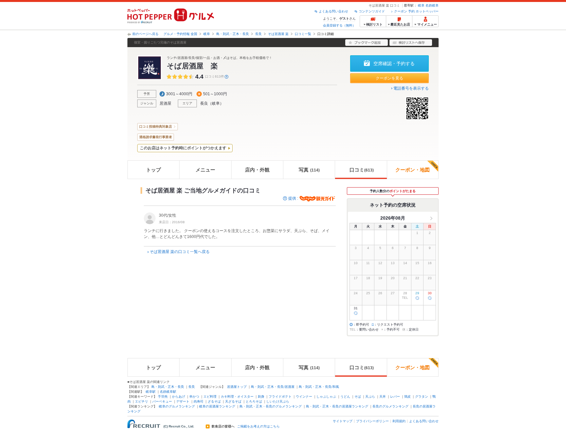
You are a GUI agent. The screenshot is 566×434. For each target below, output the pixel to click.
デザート (182, 401)
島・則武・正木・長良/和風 (319, 387)
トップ (153, 169)
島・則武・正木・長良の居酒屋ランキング (337, 406)
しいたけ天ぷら (277, 401)
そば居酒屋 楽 (278, 34)
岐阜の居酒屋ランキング (217, 406)
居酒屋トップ (237, 387)
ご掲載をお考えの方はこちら (258, 426)
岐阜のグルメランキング (177, 406)
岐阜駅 (151, 391)
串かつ (194, 396)
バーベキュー (162, 401)
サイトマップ (342, 421)
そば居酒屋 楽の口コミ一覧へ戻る (180, 252)
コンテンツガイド (372, 11)
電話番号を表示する (411, 88)
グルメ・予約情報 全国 (180, 34)
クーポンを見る (389, 78)
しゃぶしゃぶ (326, 396)
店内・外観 (257, 169)
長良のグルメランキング (390, 406)
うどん (345, 396)
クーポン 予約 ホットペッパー (416, 11)
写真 (309, 169)
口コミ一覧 (303, 34)
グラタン (421, 396)
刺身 (261, 396)
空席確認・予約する (394, 63)
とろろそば (254, 401)
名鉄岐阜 (432, 5)
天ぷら (370, 396)
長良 (258, 34)
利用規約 (399, 421)
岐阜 (421, 5)
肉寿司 (198, 401)
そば (357, 396)
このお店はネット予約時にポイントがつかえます (183, 148)
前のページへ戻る (145, 34)
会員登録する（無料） (339, 25)
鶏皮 (407, 396)
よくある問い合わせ (333, 11)
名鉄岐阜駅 (168, 391)
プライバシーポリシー (372, 421)
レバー (395, 396)
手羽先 (163, 396)
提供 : (293, 198)
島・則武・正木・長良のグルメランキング (270, 406)
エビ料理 (210, 396)
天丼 (382, 396)
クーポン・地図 (412, 169)
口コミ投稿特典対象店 (155, 126)
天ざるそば (233, 401)
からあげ (178, 396)
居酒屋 (165, 103)
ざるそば (214, 401)
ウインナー (304, 396)
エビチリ (141, 401)
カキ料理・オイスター (237, 396)
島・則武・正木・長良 (232, 34)
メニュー (205, 169)
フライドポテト (280, 396)
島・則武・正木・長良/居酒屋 (272, 387)
